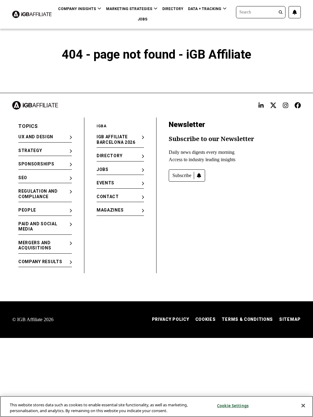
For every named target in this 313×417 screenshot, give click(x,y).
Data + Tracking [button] (204, 9)
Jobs (142, 19)
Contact (108, 196)
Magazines (110, 210)
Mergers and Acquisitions (34, 245)
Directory (172, 9)
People (27, 210)
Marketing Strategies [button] (129, 9)
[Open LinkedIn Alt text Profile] (261, 105)
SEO (22, 177)
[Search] (260, 11)
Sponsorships (36, 163)
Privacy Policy (170, 319)
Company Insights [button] (77, 9)
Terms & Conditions (247, 319)
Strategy (30, 150)
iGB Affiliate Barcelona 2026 (116, 139)
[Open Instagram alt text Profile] (285, 105)
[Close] (303, 405)
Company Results (40, 261)
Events (105, 182)
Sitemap (290, 319)
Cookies (205, 319)
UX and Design (35, 136)
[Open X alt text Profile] (273, 105)
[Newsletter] (295, 12)
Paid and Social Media (37, 226)
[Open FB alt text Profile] (298, 105)
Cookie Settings (233, 405)
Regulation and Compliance (38, 194)
